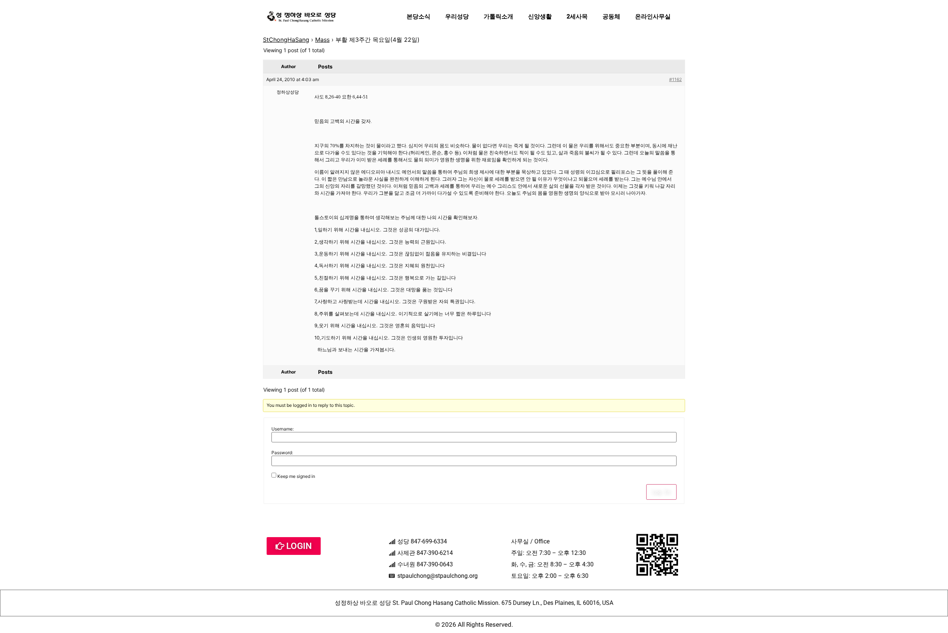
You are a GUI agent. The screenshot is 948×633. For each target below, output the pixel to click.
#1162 (675, 79)
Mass (322, 39)
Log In (661, 492)
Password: (282, 453)
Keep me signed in (296, 476)
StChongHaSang (286, 39)
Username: (282, 429)
